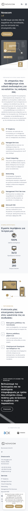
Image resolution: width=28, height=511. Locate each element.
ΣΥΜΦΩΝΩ (9, 506)
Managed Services (6, 481)
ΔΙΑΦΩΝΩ (18, 506)
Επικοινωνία (7, 34)
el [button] (22, 4)
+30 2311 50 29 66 (6, 467)
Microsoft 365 (5, 491)
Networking (4, 486)
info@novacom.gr (6, 471)
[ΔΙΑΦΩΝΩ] (23, 501)
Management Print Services (9, 489)
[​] (26, 4)
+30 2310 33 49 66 (6, 469)
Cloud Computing (6, 484)
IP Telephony (4, 479)
